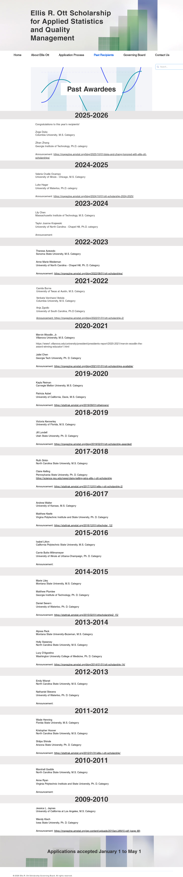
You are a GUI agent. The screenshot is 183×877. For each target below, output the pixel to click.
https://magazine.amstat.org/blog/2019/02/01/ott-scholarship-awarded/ (93, 444)
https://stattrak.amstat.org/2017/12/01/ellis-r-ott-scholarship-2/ (88, 486)
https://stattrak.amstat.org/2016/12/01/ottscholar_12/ (83, 525)
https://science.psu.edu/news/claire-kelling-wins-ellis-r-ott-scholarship (74, 478)
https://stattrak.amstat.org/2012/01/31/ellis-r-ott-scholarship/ (87, 753)
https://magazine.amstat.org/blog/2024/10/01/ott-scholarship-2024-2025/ (94, 196)
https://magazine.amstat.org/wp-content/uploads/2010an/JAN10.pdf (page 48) (97, 830)
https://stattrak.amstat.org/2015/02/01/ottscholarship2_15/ (86, 614)
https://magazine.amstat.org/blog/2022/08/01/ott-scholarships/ (88, 273)
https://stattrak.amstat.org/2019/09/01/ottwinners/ (81, 405)
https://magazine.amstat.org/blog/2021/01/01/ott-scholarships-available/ (93, 366)
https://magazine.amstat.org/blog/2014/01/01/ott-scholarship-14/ (89, 664)
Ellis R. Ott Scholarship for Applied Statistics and (70, 21)
